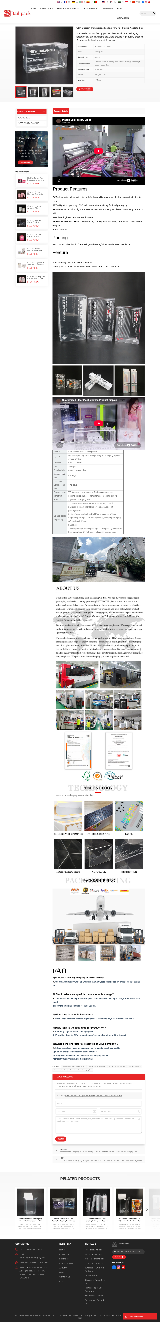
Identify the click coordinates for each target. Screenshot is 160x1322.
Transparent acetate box (117, 1066)
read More (32, 184)
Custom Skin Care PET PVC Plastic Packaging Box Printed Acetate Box (63, 1220)
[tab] (61, 111)
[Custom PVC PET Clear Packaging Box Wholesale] (21, 223)
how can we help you (30, 140)
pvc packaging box (134, 1066)
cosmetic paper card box (95, 1281)
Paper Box (63, 1259)
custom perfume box (94, 1259)
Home (33, 9)
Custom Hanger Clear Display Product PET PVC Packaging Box (35, 235)
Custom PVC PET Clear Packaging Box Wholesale (35, 221)
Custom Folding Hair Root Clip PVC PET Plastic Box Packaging (36, 278)
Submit (117, 1257)
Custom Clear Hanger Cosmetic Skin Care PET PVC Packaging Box (35, 193)
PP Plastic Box (91, 1276)
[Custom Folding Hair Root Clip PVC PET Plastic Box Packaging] (21, 279)
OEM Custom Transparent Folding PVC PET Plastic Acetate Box (93, 1096)
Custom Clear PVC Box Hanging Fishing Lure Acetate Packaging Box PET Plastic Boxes (96, 1220)
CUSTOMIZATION (90, 9)
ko (115, 2)
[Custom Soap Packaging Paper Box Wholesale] (21, 251)
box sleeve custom (94, 1296)
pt (99, 2)
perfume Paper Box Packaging (93, 1289)
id (130, 2)
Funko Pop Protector (94, 1263)
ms (107, 2)
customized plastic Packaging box (81, 1070)
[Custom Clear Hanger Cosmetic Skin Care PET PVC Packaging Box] (21, 194)
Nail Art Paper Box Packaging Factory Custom (35, 179)
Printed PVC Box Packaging (96, 1066)
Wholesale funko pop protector (94, 1269)
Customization (66, 1263)
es (91, 2)
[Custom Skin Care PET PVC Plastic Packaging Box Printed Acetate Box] (63, 1202)
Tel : (31, 1249)
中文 (138, 2)
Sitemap (84, 1315)
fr (69, 2)
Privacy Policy (111, 1315)
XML (100, 1315)
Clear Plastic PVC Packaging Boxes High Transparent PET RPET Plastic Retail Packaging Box (30, 1220)
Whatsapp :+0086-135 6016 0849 (34, 1262)
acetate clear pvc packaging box (73, 1066)
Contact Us (123, 18)
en (62, 2)
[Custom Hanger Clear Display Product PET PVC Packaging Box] (21, 237)
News (119, 9)
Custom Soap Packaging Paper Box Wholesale (34, 249)
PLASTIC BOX (45, 9)
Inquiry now (85, 89)
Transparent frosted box (94, 1301)
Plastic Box (64, 1254)
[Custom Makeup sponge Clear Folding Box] (21, 209)
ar (123, 2)
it (84, 2)
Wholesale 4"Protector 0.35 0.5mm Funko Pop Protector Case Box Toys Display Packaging (129, 1220)
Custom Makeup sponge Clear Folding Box (34, 207)
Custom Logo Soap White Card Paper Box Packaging (36, 263)
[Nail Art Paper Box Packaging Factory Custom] (21, 180)
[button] (147, 1209)
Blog (61, 1281)
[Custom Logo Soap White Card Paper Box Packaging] (21, 265)
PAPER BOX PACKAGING (67, 9)
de (77, 2)
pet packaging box (60, 1070)
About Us (107, 9)
